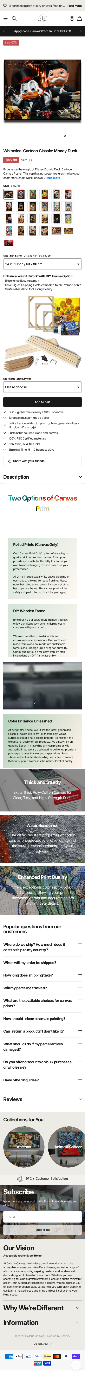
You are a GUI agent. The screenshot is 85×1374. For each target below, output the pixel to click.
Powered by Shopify (57, 1336)
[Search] (14, 18)
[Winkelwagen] (79, 18)
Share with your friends (28, 461)
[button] (4, 31)
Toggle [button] (80, 477)
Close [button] (42, 1307)
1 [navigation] (38, 526)
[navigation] (20, 135)
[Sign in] (72, 18)
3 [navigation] (50, 702)
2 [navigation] (46, 526)
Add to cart (42, 402)
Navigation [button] (5, 18)
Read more (74, 5)
